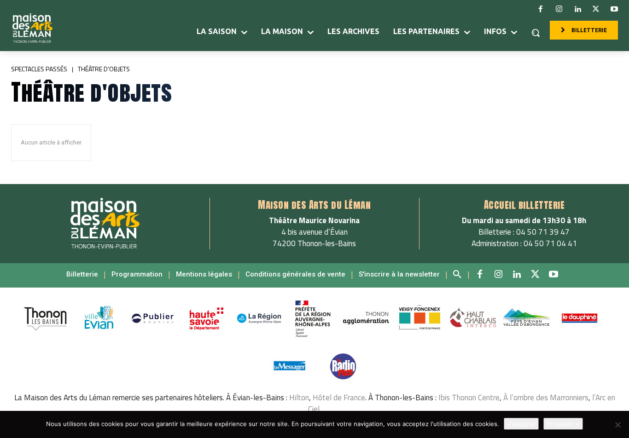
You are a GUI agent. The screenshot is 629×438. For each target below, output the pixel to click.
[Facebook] (540, 9)
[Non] (617, 424)
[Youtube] (614, 9)
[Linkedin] (577, 9)
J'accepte (521, 423)
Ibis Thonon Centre (469, 397)
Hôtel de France (339, 397)
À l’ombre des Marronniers (545, 397)
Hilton (299, 397)
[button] (535, 33)
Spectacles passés (39, 69)
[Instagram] (559, 9)
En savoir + (563, 423)
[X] (596, 9)
